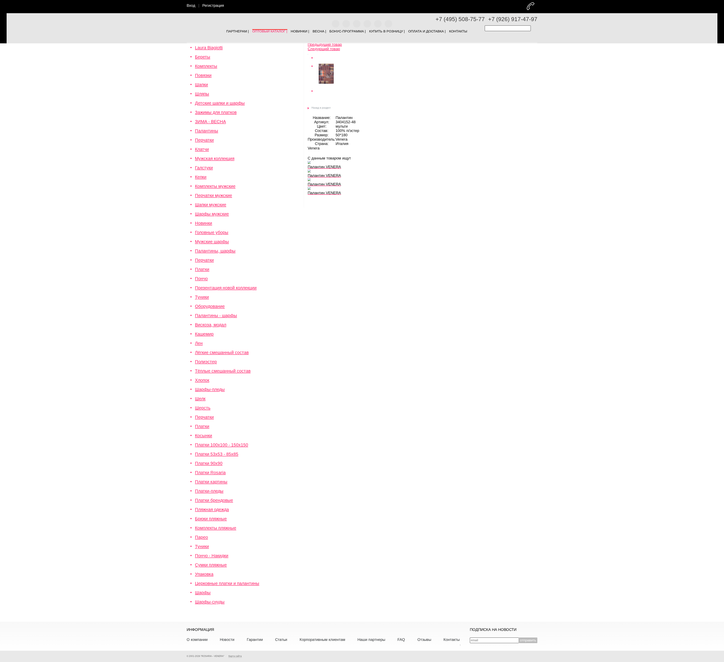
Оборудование (210, 306)
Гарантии (255, 639)
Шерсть (202, 407)
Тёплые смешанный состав (223, 371)
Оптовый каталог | (269, 30)
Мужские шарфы (212, 241)
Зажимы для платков (216, 112)
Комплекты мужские (215, 186)
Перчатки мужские (213, 195)
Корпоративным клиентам (322, 639)
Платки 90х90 (208, 463)
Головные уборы (211, 232)
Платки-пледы (209, 491)
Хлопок (202, 380)
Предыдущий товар (325, 44)
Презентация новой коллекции (226, 287)
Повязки (203, 75)
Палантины (206, 130)
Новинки (203, 223)
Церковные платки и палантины (227, 583)
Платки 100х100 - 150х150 (221, 444)
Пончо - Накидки (211, 555)
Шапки (201, 84)
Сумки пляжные (211, 564)
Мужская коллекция (214, 158)
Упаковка (204, 574)
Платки (202, 269)
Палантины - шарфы (216, 315)
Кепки (200, 177)
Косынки (203, 435)
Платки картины (211, 481)
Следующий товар (324, 49)
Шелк (200, 398)
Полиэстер (206, 361)
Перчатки (204, 140)
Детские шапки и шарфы (220, 103)
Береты (202, 56)
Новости (227, 639)
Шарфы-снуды (210, 601)
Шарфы (203, 592)
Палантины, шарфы (215, 250)
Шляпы (202, 93)
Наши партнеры (371, 639)
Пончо (201, 278)
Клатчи (202, 149)
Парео (201, 537)
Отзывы (424, 639)
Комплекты (206, 66)
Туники (202, 297)
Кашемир (204, 334)
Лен (199, 343)
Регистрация (213, 5)
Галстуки (204, 167)
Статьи (281, 639)
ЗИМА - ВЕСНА (210, 121)
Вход (191, 5)
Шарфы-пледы (210, 389)
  (536, 6)
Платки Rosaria (210, 472)
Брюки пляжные (211, 518)
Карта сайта (235, 656)
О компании (197, 639)
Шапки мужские (210, 204)
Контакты (451, 639)
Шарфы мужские (212, 213)
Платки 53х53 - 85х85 (216, 454)
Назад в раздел (321, 107)
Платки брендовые (214, 500)
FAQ (401, 639)
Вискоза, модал (210, 324)
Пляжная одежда (212, 509)
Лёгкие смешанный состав (222, 352)
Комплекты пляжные (215, 528)
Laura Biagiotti (209, 47)
